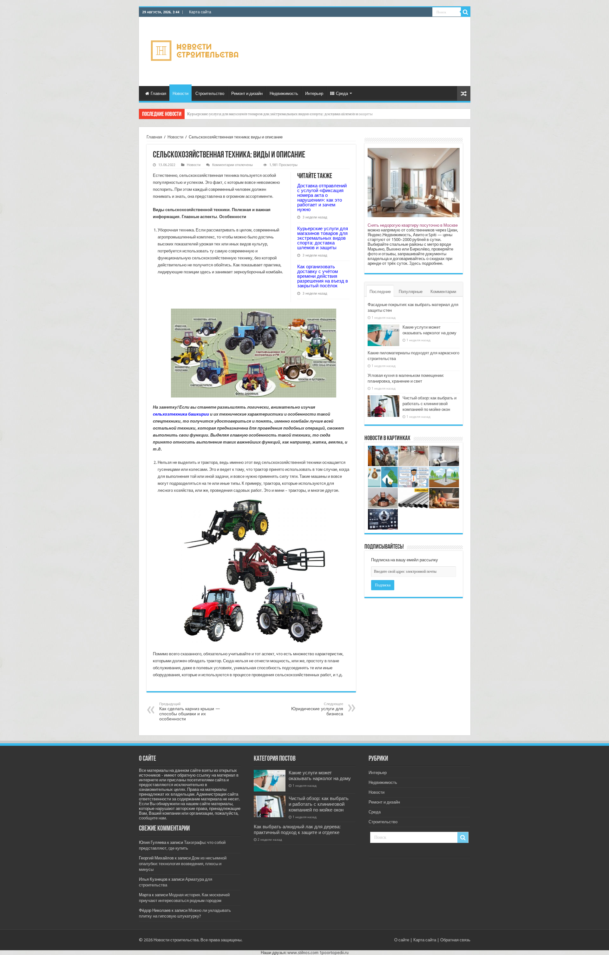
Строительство (209, 93)
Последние (380, 291)
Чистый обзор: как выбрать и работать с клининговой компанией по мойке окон (429, 404)
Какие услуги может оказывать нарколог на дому (320, 775)
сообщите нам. (153, 818)
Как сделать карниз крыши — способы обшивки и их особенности (189, 711)
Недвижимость (284, 93)
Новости (180, 93)
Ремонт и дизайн (247, 93)
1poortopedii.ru (334, 952)
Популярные (410, 291)
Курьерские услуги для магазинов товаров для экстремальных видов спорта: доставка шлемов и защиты (322, 238)
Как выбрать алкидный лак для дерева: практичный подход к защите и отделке (297, 829)
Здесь (415, 263)
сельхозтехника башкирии (181, 414)
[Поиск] (465, 12)
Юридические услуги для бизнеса (317, 709)
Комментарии (443, 291)
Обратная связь (455, 940)
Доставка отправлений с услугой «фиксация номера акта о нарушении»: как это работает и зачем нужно (322, 197)
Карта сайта (200, 12)
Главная (158, 93)
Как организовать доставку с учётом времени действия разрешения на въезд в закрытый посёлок (273, 113)
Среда (342, 93)
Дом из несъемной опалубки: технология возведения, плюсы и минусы (182, 864)
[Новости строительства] (195, 50)
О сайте (401, 940)
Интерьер (314, 93)
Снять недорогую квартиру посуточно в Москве (413, 225)
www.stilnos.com (302, 952)
